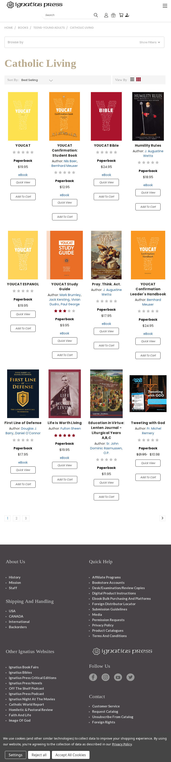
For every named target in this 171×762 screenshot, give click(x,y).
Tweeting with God (148, 422)
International (19, 622)
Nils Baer (70, 161)
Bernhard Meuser (64, 166)
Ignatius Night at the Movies (32, 699)
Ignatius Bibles (20, 672)
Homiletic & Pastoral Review (31, 710)
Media (97, 614)
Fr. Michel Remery (151, 430)
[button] (84, 42)
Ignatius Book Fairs (24, 667)
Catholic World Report (26, 704)
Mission (15, 582)
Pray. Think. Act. (106, 284)
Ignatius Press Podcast (26, 694)
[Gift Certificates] (113, 15)
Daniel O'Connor (28, 433)
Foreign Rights (103, 722)
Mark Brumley (70, 295)
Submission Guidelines (109, 609)
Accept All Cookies (70, 754)
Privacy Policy (103, 625)
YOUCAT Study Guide (64, 287)
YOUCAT (23, 145)
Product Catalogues (107, 630)
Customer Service (106, 706)
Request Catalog (105, 711)
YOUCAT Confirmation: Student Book (64, 150)
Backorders (18, 627)
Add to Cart (23, 196)
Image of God (20, 720)
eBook (23, 175)
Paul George (70, 304)
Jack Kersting (59, 299)
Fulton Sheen (71, 428)
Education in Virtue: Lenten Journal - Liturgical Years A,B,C (106, 430)
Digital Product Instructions (114, 593)
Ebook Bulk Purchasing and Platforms (121, 598)
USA (12, 611)
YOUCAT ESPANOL (23, 284)
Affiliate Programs (106, 577)
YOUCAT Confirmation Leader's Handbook (148, 289)
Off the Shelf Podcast (26, 688)
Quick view (23, 182)
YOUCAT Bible (106, 145)
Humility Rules (148, 145)
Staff (13, 588)
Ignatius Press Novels (25, 683)
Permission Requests (108, 620)
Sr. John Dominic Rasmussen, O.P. (106, 448)
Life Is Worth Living (65, 422)
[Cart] (121, 15)
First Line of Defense (22, 422)
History (14, 577)
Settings (15, 754)
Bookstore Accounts (108, 582)
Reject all (39, 754)
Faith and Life (20, 715)
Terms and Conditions (109, 636)
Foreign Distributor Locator (114, 604)
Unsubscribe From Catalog (112, 717)
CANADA (16, 616)
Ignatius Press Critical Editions (32, 678)
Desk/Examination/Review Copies (118, 588)
